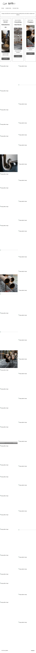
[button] (5, 41)
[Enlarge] (34, 315)
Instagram (32, 650)
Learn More (5, 58)
